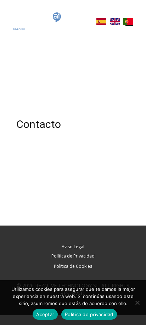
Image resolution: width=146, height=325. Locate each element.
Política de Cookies (73, 266)
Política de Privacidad (73, 256)
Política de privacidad (89, 314)
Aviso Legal (73, 247)
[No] (137, 302)
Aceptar (45, 314)
